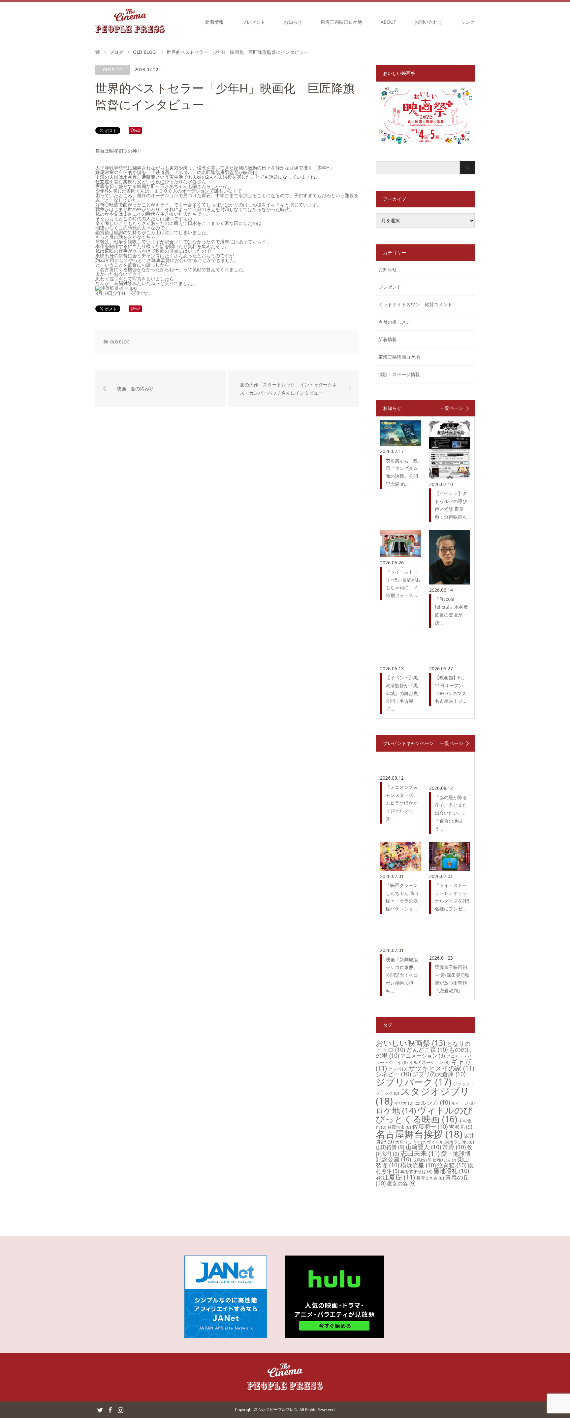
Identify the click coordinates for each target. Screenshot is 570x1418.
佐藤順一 (430, 1126)
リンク (468, 22)
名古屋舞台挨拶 (419, 1134)
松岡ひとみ (444, 1160)
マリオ (403, 1103)
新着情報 (214, 22)
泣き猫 (451, 1165)
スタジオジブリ (423, 1095)
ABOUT (388, 22)
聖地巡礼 (451, 1171)
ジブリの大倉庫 (438, 1074)
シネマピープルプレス (278, 1409)
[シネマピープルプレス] (130, 22)
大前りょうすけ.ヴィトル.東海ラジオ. (434, 1142)
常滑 (454, 1147)
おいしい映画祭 (410, 1043)
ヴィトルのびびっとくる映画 (424, 1114)
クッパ (397, 1069)
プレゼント (253, 22)
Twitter (100, 1409)
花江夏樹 (395, 1177)
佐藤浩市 (399, 1127)
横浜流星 (418, 1165)
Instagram (120, 1409)
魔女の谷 (401, 1183)
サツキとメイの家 (441, 1068)
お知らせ (293, 22)
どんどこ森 (427, 1049)
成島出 (421, 1160)
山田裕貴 (390, 1147)
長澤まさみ (430, 1178)
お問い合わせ (428, 22)
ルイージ (463, 1103)
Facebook (110, 1409)
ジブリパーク (414, 1082)
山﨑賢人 (423, 1147)
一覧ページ (451, 408)
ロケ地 (396, 1110)
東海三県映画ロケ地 (341, 22)
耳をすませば (416, 1171)
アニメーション (422, 1055)
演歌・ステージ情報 (399, 374)
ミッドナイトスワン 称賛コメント (415, 304)
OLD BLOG (112, 70)
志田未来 (420, 1153)
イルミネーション (429, 1062)
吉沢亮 (460, 1126)
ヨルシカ (432, 1102)
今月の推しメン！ (396, 322)
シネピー (393, 1074)
